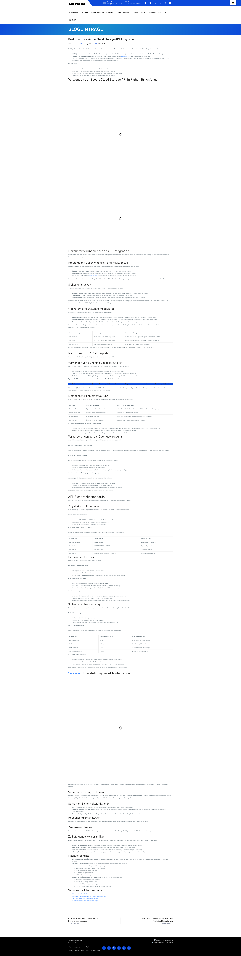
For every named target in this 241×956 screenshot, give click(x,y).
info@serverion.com (114, 4)
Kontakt (72, 20)
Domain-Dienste (139, 12)
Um (165, 12)
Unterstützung (155, 12)
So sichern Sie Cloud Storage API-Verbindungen (85, 901)
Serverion (75, 673)
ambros (75, 44)
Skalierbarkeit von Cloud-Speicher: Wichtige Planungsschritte (89, 896)
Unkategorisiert (87, 44)
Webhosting (73, 12)
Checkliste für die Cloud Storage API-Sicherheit (85, 898)
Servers (85, 12)
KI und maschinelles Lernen (102, 12)
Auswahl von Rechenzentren (147, 279)
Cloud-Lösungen (123, 12)
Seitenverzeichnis (73, 942)
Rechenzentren (93, 276)
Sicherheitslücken (126, 56)
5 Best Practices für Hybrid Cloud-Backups (83, 894)
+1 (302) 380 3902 (134, 4)
